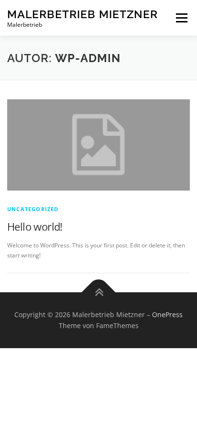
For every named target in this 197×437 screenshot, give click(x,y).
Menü (180, 18)
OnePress (167, 314)
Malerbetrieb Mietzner (82, 14)
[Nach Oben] (99, 292)
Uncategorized (33, 209)
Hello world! (35, 226)
